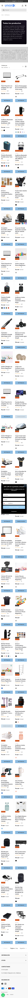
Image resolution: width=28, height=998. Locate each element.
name (4, 492)
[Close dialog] (25, 486)
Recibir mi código (14, 507)
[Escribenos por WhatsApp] (3, 995)
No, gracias (14, 511)
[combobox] (5, 503)
